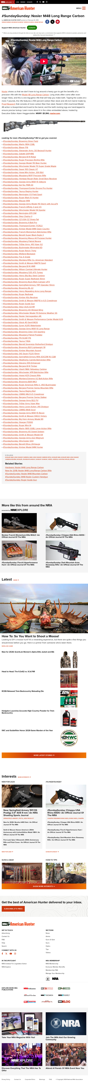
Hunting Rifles (63, 459)
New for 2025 (6, 852)
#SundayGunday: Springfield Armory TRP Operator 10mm (29, 284)
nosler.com (55, 113)
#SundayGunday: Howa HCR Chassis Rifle (22, 375)
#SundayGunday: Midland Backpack (19, 253)
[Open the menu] (84, 8)
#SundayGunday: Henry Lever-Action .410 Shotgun (26, 406)
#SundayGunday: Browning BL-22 (18, 288)
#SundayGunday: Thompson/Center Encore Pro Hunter (27, 188)
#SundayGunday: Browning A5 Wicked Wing (23, 309)
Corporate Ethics (30, 1079)
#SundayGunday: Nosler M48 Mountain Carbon (26, 473)
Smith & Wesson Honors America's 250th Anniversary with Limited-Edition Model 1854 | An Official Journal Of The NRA (21, 832)
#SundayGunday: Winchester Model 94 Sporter (24, 210)
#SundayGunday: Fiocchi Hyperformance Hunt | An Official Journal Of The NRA (20, 563)
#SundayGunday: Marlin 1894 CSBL (19, 144)
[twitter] (52, 20)
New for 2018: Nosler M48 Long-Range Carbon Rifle (28, 470)
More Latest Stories (53, 755)
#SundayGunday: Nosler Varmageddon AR (22, 316)
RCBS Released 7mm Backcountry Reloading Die (23, 691)
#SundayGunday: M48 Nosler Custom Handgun (26, 476)
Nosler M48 (56, 457)
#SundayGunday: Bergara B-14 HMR (19, 266)
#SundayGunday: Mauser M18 (16, 200)
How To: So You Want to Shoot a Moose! (30, 636)
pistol (21, 818)
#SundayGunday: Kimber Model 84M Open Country (26, 228)
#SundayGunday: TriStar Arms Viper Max (21, 403)
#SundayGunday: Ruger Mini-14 (17, 425)
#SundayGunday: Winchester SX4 (18, 440)
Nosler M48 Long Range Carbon (17, 457)
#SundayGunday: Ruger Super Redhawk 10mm (24, 278)
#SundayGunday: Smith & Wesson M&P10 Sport (24, 263)
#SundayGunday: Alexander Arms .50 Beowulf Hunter (27, 150)
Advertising (6, 933)
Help (3, 943)
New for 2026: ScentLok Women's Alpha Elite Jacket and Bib (28, 651)
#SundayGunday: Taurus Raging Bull (19, 391)
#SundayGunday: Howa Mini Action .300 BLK (23, 172)
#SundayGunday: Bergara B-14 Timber (20, 366)
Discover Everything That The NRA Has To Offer (21, 1069)
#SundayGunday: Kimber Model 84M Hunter (23, 447)
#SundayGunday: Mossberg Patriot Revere (22, 241)
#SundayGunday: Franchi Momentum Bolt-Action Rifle (27, 231)
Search (4, 946)
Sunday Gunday (41, 459)
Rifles (41, 22)
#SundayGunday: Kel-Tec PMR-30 (18, 185)
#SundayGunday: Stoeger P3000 (18, 422)
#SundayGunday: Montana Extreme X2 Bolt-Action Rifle (28, 378)
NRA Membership (52, 963)
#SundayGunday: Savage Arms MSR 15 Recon (23, 412)
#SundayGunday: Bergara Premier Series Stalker (25, 397)
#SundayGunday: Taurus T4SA (16, 341)
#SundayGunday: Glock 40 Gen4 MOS (20, 322)
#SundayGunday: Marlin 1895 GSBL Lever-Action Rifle (27, 428)
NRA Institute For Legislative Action (14, 963)
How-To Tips (51, 860)
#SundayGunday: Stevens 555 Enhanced (21, 362)
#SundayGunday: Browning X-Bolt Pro (20, 222)
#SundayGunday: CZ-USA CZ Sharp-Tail (21, 219)
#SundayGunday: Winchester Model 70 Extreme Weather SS (30, 313)
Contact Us (6, 936)
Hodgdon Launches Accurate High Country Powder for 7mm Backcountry (28, 711)
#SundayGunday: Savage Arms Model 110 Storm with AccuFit (30, 203)
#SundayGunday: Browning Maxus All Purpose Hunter (27, 238)
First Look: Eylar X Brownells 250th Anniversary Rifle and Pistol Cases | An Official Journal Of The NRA (21, 842)
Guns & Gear (33, 22)
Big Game (9, 646)
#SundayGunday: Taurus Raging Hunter (20, 191)
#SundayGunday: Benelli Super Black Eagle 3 (23, 235)
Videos (4, 22)
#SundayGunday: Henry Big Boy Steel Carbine (24, 275)
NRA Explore (6, 967)
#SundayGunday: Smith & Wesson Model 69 (23, 434)
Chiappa (81, 818)
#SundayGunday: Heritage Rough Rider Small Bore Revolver (30, 178)
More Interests (23, 777)
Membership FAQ (52, 970)
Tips (47, 949)
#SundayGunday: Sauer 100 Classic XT (20, 169)
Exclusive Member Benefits (55, 967)
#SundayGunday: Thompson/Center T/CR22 (23, 225)
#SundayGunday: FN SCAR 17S (17, 338)
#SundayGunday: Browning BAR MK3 (20, 381)
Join (17, 2)
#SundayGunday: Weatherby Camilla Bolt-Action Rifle (27, 359)
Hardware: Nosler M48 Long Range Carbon (24, 467)
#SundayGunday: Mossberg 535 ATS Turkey (23, 272)
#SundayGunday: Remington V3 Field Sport (22, 194)
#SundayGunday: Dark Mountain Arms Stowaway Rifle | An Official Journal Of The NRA (64, 564)
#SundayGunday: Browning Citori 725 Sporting (24, 331)
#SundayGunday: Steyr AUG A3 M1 (19, 306)
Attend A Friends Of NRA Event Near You (65, 1068)
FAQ (3, 939)
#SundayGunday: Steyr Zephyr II (17, 216)
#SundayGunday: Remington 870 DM (19, 213)
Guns (48, 943)
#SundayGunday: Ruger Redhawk (18, 294)
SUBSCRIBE (13, 908)
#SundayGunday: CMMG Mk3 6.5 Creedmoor (23, 394)
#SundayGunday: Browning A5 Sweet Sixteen (23, 431)
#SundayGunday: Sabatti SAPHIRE (18, 153)
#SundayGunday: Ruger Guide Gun (19, 303)
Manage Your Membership (55, 973)
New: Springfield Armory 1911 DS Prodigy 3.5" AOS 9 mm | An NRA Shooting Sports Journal (20, 812)
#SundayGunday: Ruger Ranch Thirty (19, 250)
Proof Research (8, 103)
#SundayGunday (17, 22)
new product (29, 818)
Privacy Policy (6, 1079)
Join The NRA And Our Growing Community (60, 1038)
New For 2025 (8, 781)
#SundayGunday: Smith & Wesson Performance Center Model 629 (33, 319)
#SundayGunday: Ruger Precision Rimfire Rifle (24, 159)
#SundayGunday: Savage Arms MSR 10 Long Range (26, 328)
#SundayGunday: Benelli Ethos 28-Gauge (21, 444)
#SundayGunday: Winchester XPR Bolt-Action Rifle (25, 372)
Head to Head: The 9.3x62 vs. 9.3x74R (18, 671)
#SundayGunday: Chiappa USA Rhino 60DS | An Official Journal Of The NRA (65, 536)
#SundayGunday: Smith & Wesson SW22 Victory (25, 416)
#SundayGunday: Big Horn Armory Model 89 (23, 419)
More (15, 580)
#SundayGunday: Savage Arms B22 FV (20, 400)
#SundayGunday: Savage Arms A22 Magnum (23, 437)
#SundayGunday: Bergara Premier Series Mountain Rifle (28, 387)
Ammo (48, 936)
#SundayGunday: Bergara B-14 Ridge (19, 156)
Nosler (5, 91)
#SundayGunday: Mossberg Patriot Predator (22, 334)
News (9, 22)
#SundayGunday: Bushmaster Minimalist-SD (22, 247)
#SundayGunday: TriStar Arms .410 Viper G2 (23, 244)
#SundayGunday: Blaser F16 (15, 147)
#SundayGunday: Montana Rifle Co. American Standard (28, 260)
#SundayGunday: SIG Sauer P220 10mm (21, 353)
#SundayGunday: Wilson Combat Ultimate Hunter (25, 269)
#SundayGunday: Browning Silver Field (20, 141)
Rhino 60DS (73, 818)
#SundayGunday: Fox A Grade (16, 256)
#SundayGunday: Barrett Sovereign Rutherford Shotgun (28, 344)
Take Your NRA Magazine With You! (18, 1037)
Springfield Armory (10, 818)
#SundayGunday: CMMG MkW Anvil (19, 409)
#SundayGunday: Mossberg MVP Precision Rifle (24, 175)
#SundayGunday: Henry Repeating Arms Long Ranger (27, 291)
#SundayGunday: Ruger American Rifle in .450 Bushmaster (29, 384)
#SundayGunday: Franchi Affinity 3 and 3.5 (22, 206)
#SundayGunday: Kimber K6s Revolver (20, 297)
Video (50, 459)
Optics (48, 946)
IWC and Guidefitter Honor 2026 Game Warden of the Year (27, 730)
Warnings (42, 1079)
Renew (23, 2)
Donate (29, 2)
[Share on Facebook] (47, 20)
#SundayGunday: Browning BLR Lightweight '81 (24, 347)
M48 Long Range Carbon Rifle (40, 457)
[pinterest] (57, 20)
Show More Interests (56, 886)
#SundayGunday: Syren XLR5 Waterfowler (22, 325)
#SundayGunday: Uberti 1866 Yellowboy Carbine (25, 369)
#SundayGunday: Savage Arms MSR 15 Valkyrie (24, 181)
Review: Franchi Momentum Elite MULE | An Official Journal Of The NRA (21, 536)
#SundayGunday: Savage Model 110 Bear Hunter (25, 163)
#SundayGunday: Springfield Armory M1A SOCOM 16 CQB (29, 356)
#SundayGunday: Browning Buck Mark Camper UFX (26, 281)
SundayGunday (51, 852)
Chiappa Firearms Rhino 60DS (58, 818)
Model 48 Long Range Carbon (35, 94)
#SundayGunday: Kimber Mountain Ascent (22, 350)
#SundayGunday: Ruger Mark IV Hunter (21, 197)
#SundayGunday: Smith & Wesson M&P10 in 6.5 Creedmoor (30, 300)
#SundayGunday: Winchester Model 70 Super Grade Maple (29, 166)
